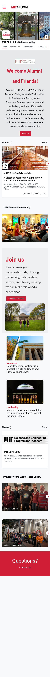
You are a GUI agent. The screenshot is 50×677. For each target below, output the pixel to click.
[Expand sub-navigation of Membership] (34, 46)
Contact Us (25, 567)
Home (4, 47)
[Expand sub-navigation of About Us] (19, 46)
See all (45, 142)
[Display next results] (48, 163)
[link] (25, 179)
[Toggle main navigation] (4, 7)
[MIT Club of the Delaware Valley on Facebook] (46, 37)
